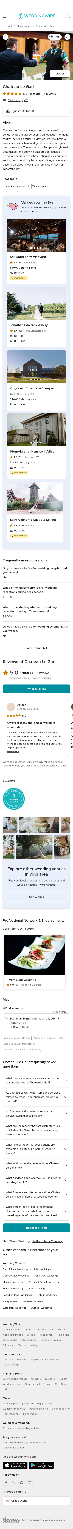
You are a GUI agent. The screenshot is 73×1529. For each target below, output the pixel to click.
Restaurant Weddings (46, 1275)
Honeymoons (31, 1413)
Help (5, 1389)
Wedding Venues (14, 1263)
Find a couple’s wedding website (21, 1428)
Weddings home (12, 1329)
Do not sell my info (50, 1339)
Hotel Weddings (42, 1269)
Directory (8, 1359)
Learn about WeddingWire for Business (25, 1442)
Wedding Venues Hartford (17, 1038)
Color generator (61, 1408)
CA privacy (9, 1345)
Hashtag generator (42, 1403)
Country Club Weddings (16, 1275)
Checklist (36, 1378)
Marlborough (24, 26)
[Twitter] (14, 1483)
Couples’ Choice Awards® (44, 1359)
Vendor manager (12, 1384)
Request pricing (36, 1228)
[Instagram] (29, 1483)
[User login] (68, 16)
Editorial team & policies (51, 1329)
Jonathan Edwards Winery (29, 325)
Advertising (63, 1334)
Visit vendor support (14, 1447)
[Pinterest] (21, 1483)
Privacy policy (28, 1339)
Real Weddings (11, 1413)
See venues (36, 897)
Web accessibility (27, 1345)
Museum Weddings (13, 1288)
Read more (10, 179)
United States (19, 1500)
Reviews (21, 1359)
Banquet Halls (11, 1301)
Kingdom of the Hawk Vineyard (32, 388)
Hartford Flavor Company (47, 1241)
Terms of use (10, 1339)
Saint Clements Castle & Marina (33, 520)
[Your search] (6, 37)
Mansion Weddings (13, 1282)
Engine (47, 1384)
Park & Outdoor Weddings (17, 1294)
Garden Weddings (33, 1301)
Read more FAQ (36, 648)
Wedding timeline (38, 1408)
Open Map (59, 1012)
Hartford (8, 26)
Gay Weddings (11, 1364)
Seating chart (32, 1384)
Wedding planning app (15, 1403)
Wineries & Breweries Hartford (49, 1038)
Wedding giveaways (14, 1408)
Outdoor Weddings (41, 1307)
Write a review (36, 689)
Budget (63, 1378)
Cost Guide (61, 1384)
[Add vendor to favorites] (67, 37)
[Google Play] (41, 1468)
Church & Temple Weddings (44, 1282)
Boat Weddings (37, 1288)
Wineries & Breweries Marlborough (22, 1049)
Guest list (50, 1378)
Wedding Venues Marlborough (19, 1044)
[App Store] (15, 1468)
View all (60, 73)
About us (30, 1329)
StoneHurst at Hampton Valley (32, 451)
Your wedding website (15, 1378)
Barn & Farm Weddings (15, 1269)
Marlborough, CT (18, 100)
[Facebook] (6, 1483)
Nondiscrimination (13, 1334)
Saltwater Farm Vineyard (28, 257)
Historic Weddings (47, 1294)
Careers (30, 1334)
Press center (46, 1334)
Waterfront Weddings (14, 1307)
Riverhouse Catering (21, 980)
